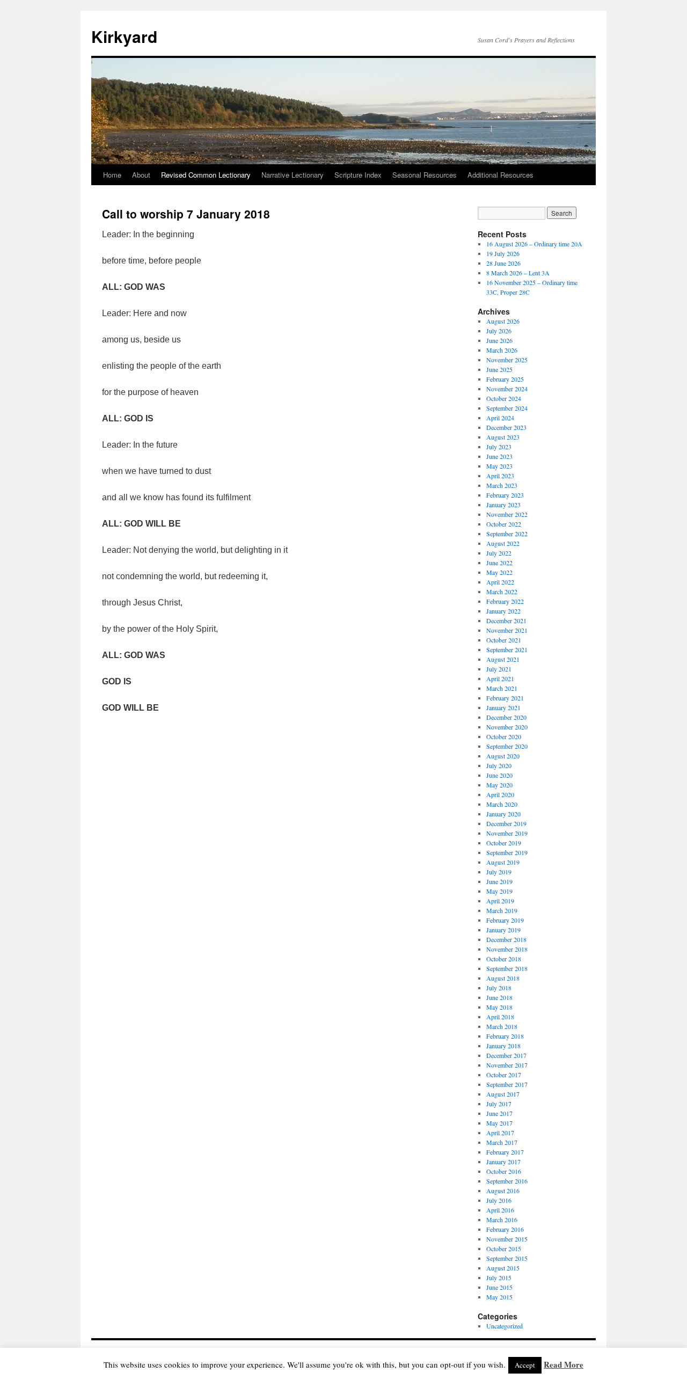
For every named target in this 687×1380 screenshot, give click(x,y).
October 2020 (503, 736)
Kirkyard (124, 36)
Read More (563, 1364)
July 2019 (498, 871)
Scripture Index (358, 175)
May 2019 (499, 891)
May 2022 (499, 572)
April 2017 (500, 1132)
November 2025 (507, 359)
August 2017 (503, 1094)
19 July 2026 (503, 253)
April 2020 (500, 794)
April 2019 (500, 900)
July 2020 (498, 765)
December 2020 (506, 717)
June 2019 (499, 881)
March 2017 (501, 1142)
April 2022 (500, 582)
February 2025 (505, 379)
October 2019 (503, 842)
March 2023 (501, 485)
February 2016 (505, 1229)
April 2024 (500, 417)
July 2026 (498, 330)
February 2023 (505, 495)
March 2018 (501, 1026)
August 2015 (503, 1268)
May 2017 (499, 1123)
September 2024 (507, 408)
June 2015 (499, 1287)
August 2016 (503, 1190)
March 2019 (501, 910)
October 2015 (503, 1248)
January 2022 (503, 611)
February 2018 (505, 1036)
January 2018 (503, 1045)
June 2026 (499, 340)
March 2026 (501, 350)
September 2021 (507, 649)
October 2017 (503, 1074)
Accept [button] (525, 1365)
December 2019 (506, 823)
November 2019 (507, 833)
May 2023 (499, 466)
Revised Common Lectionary (206, 175)
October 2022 (503, 524)
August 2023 (503, 437)
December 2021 (506, 620)
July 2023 (498, 446)
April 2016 (500, 1210)
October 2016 (503, 1171)
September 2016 (507, 1181)
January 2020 (503, 813)
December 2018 (506, 939)
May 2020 (499, 784)
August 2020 (503, 755)
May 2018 (499, 1007)
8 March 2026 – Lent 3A (518, 272)
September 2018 (507, 968)
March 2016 (501, 1219)
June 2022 (499, 562)
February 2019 (505, 920)
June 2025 (499, 369)
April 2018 (500, 1016)
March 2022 (501, 591)
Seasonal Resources (424, 175)
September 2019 (507, 852)
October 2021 (503, 640)
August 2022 (503, 543)
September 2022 (507, 533)
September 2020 (507, 746)
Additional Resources (500, 175)
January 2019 (503, 929)
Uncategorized (504, 1325)
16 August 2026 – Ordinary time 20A (534, 243)
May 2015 (499, 1297)
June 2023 (499, 456)
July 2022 (498, 553)
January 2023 (503, 504)
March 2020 (501, 804)
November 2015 (507, 1239)
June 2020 (499, 775)
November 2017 (507, 1065)
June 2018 (499, 997)
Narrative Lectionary (292, 175)
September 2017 (507, 1084)
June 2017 (499, 1113)
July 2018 (498, 987)
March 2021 (501, 688)
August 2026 (503, 321)
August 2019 (503, 862)
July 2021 (498, 669)
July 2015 (498, 1277)
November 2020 (507, 726)
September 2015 (507, 1258)
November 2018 (507, 949)
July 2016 (498, 1200)
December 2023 (506, 427)
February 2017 (505, 1152)
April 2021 (500, 678)
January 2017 (503, 1161)
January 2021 (503, 707)
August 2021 (503, 659)
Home (112, 175)
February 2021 (505, 697)
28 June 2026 (503, 263)
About (141, 175)
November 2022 (507, 514)
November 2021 (507, 630)
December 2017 (506, 1055)
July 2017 (498, 1103)
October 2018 (503, 958)
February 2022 (505, 601)
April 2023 (500, 475)
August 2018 (503, 978)
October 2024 (503, 398)
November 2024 (507, 388)
